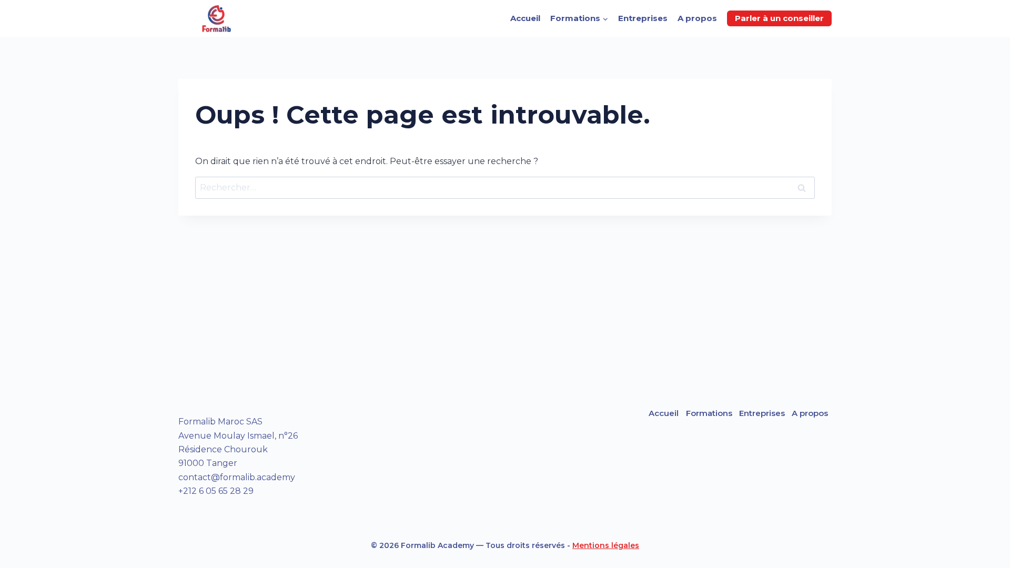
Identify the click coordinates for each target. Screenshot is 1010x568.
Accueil (525, 18)
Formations (709, 413)
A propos (697, 18)
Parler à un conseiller (779, 18)
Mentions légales (605, 545)
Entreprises (643, 18)
